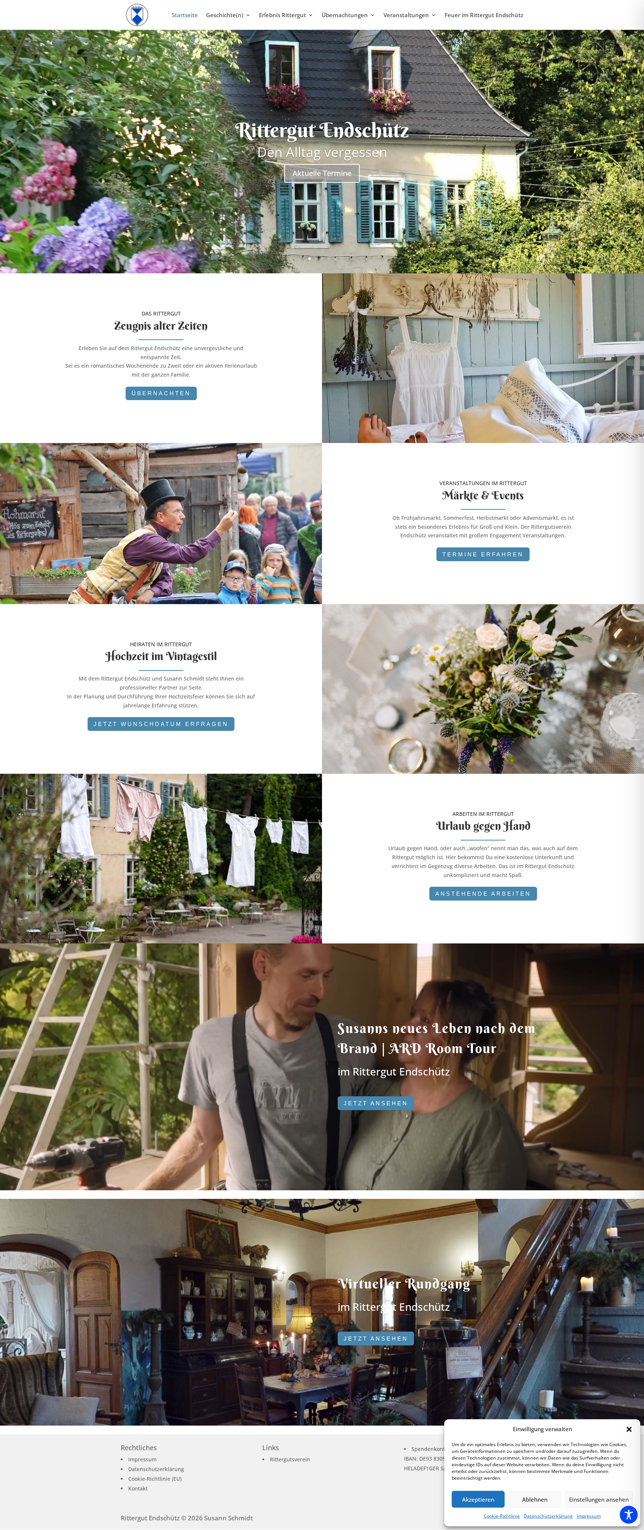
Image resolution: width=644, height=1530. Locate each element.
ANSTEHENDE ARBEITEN (483, 893)
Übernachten (161, 393)
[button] (629, 1429)
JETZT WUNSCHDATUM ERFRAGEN (161, 724)
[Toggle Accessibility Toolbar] (628, 1514)
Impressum (589, 1516)
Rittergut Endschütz (322, 129)
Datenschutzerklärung (548, 1516)
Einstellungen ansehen (599, 1499)
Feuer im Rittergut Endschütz (484, 15)
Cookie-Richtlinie (502, 1516)
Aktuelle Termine (322, 173)
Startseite (185, 15)
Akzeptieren (478, 1499)
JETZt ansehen (376, 1103)
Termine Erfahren (483, 554)
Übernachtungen (345, 15)
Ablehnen (534, 1499)
